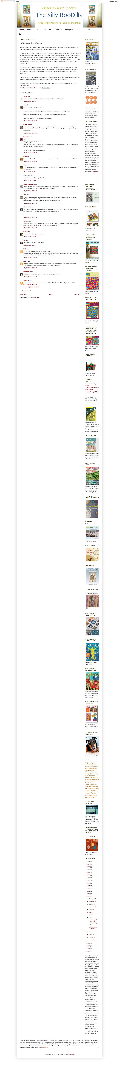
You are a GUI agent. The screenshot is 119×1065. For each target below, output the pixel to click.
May (90, 917)
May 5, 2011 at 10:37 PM (30, 121)
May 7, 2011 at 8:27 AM (29, 236)
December (92, 899)
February (91, 937)
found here (95, 171)
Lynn (24, 105)
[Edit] (98, 1048)
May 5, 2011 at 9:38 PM (29, 101)
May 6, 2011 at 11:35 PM (30, 228)
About (79, 30)
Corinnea (25, 231)
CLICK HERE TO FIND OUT (30, 284)
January (91, 940)
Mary (24, 194)
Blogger (25, 280)
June (90, 915)
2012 (88, 894)
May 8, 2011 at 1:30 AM (29, 245)
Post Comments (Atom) (33, 297)
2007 (88, 951)
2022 (88, 867)
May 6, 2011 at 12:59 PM (30, 203)
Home (21, 30)
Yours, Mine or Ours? (91, 391)
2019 (88, 875)
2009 (88, 946)
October (91, 904)
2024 (88, 861)
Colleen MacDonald (28, 184)
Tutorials (58, 30)
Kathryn (25, 221)
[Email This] (43, 88)
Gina (24, 165)
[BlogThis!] (44, 88)
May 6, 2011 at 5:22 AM (29, 171)
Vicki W (25, 96)
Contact (88, 30)
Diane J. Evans (27, 207)
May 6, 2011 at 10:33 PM (30, 217)
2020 (88, 872)
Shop (39, 30)
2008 (88, 948)
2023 (88, 864)
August (91, 909)
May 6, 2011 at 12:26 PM (30, 191)
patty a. (25, 261)
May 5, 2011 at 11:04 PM (30, 133)
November (92, 901)
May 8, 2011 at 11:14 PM (30, 257)
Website (30, 30)
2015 (88, 885)
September (92, 907)
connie (25, 156)
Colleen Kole (26, 124)
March (91, 934)
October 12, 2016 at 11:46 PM (31, 287)
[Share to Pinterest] (49, 88)
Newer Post (23, 294)
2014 (88, 888)
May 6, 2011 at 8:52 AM (29, 180)
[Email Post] (39, 88)
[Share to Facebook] (47, 88)
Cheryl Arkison (27, 271)
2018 (88, 877)
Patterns (47, 30)
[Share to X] (46, 88)
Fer (24, 240)
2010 (88, 943)
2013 (88, 891)
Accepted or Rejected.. (92, 393)
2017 (88, 880)
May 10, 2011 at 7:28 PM (30, 276)
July (90, 912)
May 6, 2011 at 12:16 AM (30, 161)
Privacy (22, 34)
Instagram (69, 30)
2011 (88, 896)
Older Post (77, 294)
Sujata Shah (26, 137)
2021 (88, 869)
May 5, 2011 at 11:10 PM (30, 152)
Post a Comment (26, 291)
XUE (24, 249)
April (90, 932)
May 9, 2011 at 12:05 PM (30, 268)
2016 (88, 883)
